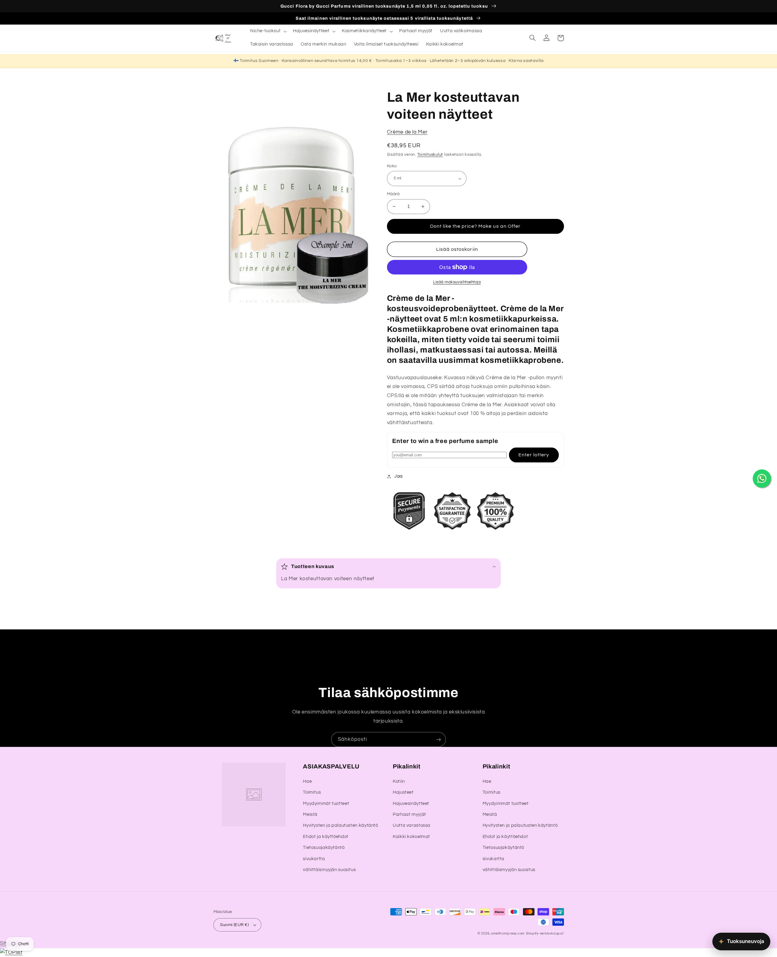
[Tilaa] (439, 739)
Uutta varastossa (411, 825)
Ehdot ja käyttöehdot (325, 836)
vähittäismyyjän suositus (329, 869)
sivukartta (314, 859)
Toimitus (312, 792)
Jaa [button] (398, 476)
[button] (267, 31)
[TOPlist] (11, 952)
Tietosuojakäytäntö (323, 847)
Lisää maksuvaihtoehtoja (457, 282)
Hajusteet (403, 792)
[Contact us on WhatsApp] (762, 478)
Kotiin (399, 781)
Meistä (310, 814)
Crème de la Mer (407, 132)
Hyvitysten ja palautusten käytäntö (340, 825)
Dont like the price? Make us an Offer (475, 226)
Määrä (393, 194)
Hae (307, 781)
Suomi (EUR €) (234, 925)
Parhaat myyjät (409, 814)
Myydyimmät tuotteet (326, 803)
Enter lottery (533, 454)
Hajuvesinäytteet (411, 803)
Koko (392, 166)
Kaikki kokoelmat (411, 836)
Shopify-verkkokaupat (545, 933)
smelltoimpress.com (508, 933)
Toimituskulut (430, 155)
